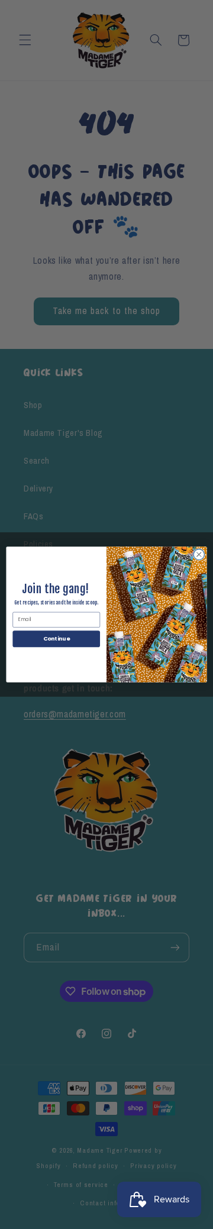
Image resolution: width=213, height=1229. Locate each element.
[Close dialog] (198, 554)
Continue (56, 638)
